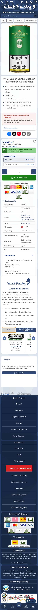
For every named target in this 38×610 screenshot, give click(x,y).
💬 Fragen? (31, 601)
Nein (9, 330)
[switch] (4, 601)
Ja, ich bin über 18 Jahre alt (26, 330)
